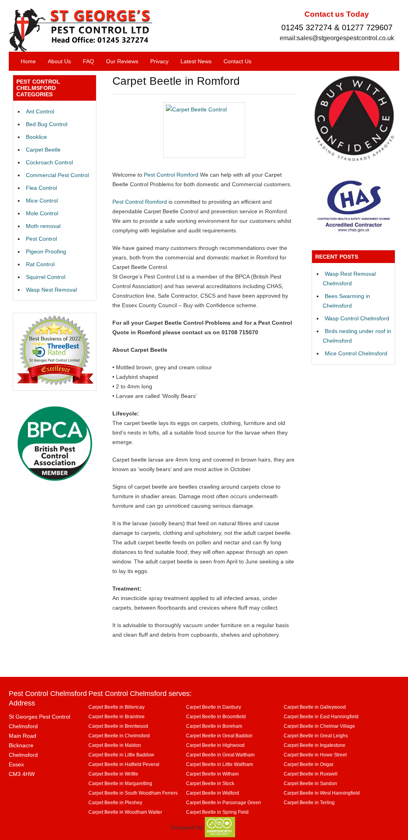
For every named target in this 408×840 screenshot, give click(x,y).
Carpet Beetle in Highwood (215, 745)
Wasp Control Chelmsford (357, 318)
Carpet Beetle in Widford (212, 792)
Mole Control (42, 213)
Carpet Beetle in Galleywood (315, 706)
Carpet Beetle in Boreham (214, 726)
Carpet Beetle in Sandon (310, 783)
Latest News (196, 61)
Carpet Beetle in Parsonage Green (223, 802)
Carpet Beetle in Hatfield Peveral (123, 764)
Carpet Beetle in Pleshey (115, 802)
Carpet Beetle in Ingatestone (314, 745)
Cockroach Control (49, 162)
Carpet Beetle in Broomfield (216, 716)
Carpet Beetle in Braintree (116, 716)
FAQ (88, 61)
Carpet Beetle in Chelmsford (119, 735)
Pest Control (41, 239)
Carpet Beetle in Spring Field (217, 812)
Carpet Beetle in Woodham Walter (125, 812)
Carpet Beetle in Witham (212, 773)
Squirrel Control (45, 277)
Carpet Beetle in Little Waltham (219, 764)
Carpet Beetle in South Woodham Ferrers (133, 792)
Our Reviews (122, 61)
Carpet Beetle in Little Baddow (121, 754)
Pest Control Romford (171, 175)
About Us (59, 61)
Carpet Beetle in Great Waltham (220, 754)
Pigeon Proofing (46, 251)
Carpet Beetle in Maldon (114, 745)
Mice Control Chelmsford (356, 353)
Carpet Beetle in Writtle (113, 773)
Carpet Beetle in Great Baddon (219, 735)
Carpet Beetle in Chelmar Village (319, 726)
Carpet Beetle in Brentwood (118, 726)
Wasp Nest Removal (51, 289)
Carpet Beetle (43, 149)
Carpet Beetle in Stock (210, 783)
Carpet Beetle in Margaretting (120, 783)
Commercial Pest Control (57, 175)
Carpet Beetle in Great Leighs (316, 735)
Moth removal (43, 226)
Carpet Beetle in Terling (309, 802)
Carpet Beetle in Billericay (116, 706)
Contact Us (237, 61)
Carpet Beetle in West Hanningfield (322, 792)
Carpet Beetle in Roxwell (310, 773)
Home (28, 61)
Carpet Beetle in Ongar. (309, 764)
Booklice (36, 137)
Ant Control (40, 111)
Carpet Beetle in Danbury (213, 706)
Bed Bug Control (46, 124)
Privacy (159, 61)
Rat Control (40, 264)
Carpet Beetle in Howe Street (315, 754)
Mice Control (42, 200)
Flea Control (41, 188)
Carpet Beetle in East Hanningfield (321, 716)
